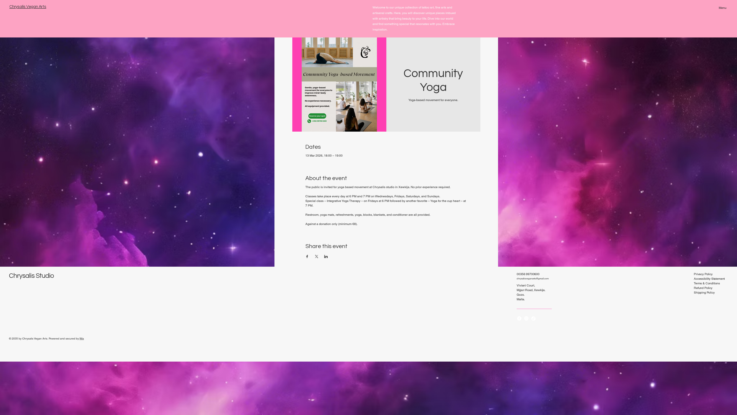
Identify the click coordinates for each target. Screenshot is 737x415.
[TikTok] (533, 318)
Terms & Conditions (707, 283)
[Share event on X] (316, 256)
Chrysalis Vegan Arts (27, 7)
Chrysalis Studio (31, 275)
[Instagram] (526, 318)
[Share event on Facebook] (307, 256)
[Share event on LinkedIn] (326, 256)
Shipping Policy (704, 292)
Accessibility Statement (709, 279)
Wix (81, 338)
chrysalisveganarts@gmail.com (533, 278)
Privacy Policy (703, 274)
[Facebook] (519, 318)
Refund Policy (703, 288)
